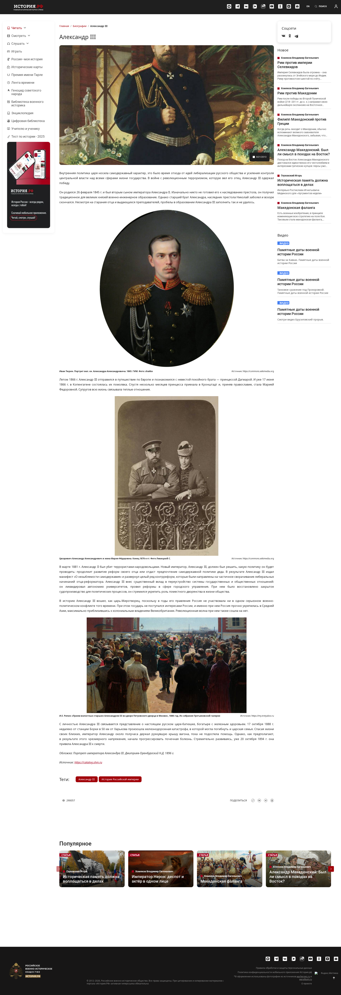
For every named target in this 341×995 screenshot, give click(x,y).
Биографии (79, 26)
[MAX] (229, 6)
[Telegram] (238, 6)
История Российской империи (120, 779)
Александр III (87, 779)
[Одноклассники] (280, 6)
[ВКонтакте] (246, 6)
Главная (64, 26)
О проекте (306, 983)
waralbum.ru (305, 979)
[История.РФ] (28, 7)
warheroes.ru (303, 976)
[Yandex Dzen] (289, 6)
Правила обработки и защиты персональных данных (284, 968)
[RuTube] (263, 6)
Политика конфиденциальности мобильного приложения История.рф (275, 972)
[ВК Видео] (255, 6)
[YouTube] (272, 6)
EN (308, 6)
